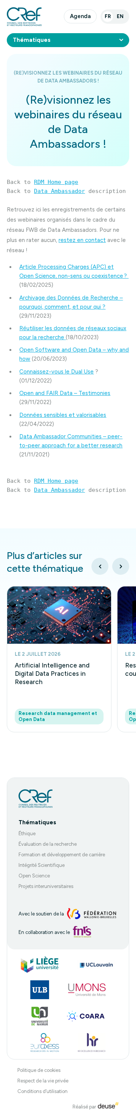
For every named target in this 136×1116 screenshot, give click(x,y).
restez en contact (82, 240)
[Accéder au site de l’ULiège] (40, 965)
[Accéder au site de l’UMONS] (87, 990)
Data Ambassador (59, 191)
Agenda (80, 16)
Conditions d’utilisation (42, 1091)
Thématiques (32, 40)
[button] (99, 566)
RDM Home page (56, 182)
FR (108, 16)
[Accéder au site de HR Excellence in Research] (92, 1042)
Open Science (34, 876)
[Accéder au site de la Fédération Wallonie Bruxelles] (91, 914)
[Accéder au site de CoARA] (86, 1016)
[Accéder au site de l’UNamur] (39, 1016)
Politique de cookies (38, 1070)
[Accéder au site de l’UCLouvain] (96, 964)
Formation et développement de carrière (62, 854)
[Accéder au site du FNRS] (82, 932)
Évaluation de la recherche (48, 844)
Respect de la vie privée (42, 1081)
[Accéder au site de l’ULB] (39, 989)
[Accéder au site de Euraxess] (45, 1042)
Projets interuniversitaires (46, 886)
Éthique (27, 833)
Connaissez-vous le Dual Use (56, 371)
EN (120, 16)
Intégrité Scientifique (42, 865)
